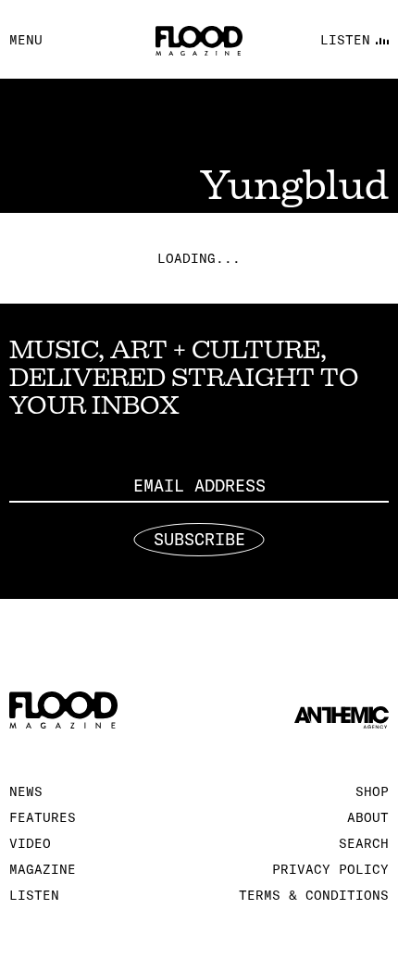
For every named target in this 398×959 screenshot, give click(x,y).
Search (364, 843)
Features (42, 817)
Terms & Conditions (314, 895)
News (26, 791)
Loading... (199, 258)
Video (30, 843)
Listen (34, 895)
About (368, 817)
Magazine (42, 869)
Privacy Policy (330, 869)
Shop (372, 791)
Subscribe (199, 539)
